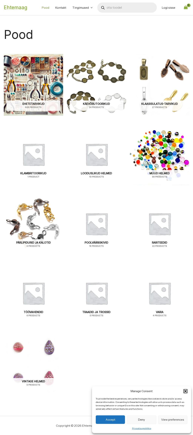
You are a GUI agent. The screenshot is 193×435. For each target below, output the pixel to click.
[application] (91, 7)
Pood (45, 7)
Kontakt (60, 7)
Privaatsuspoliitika (141, 428)
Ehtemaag (15, 7)
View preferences (172, 419)
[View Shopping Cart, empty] (185, 7)
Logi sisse (168, 7)
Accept (110, 419)
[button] (185, 391)
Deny (141, 419)
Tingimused (80, 7)
